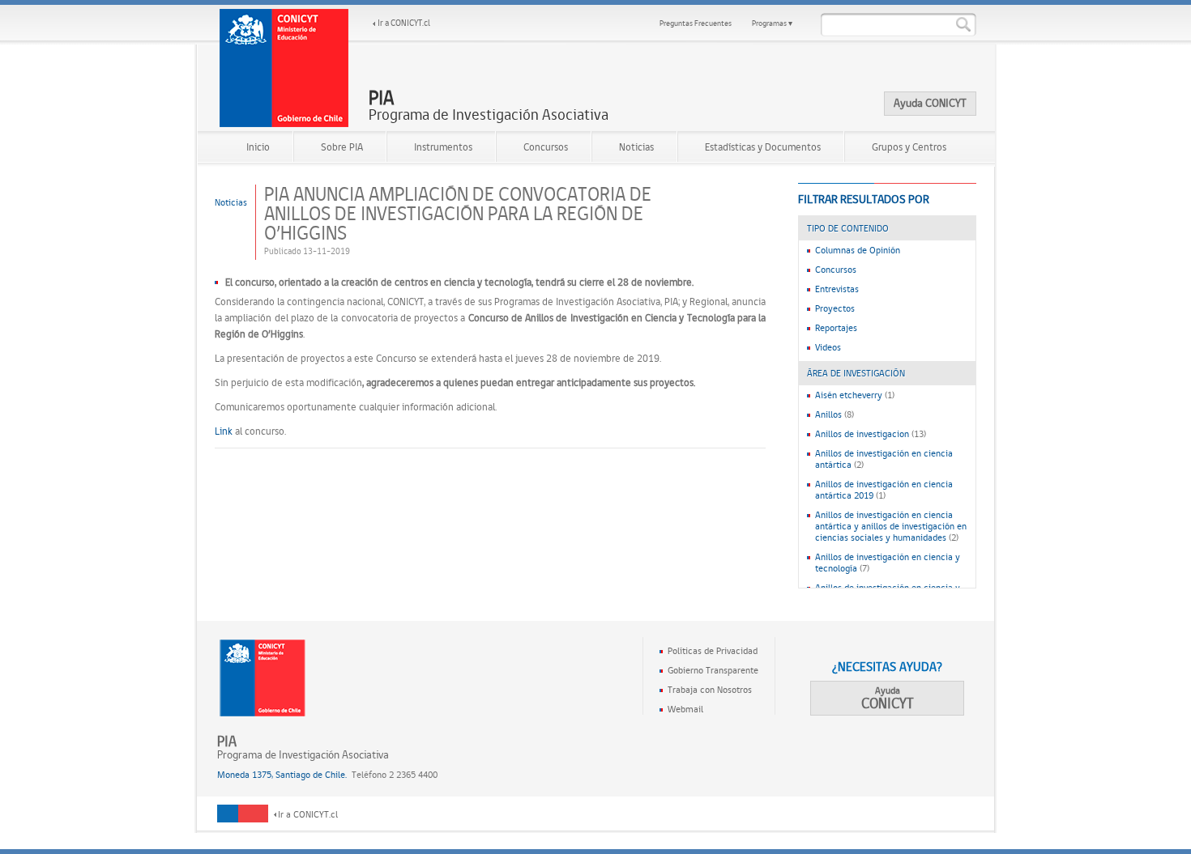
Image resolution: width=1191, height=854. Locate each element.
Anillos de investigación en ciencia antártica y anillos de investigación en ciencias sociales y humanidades (891, 526)
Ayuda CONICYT (930, 102)
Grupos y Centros (909, 147)
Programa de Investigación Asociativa (488, 106)
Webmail (685, 709)
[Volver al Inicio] (284, 68)
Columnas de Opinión (857, 250)
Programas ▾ (772, 23)
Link (224, 431)
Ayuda (887, 698)
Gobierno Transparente (713, 670)
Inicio (258, 147)
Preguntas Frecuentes (696, 23)
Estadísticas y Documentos (763, 147)
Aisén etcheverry (848, 395)
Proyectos (835, 308)
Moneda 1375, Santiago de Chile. (282, 774)
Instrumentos (443, 147)
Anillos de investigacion (862, 434)
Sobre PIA (342, 147)
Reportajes (836, 328)
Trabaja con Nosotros (710, 689)
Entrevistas (837, 289)
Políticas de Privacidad (713, 650)
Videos (828, 347)
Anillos (828, 414)
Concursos (545, 147)
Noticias (636, 147)
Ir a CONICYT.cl (404, 23)
